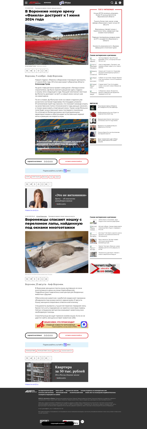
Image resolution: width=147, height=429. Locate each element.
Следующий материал (58, 423)
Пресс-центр (59, 390)
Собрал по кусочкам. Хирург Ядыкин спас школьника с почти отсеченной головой (110, 79)
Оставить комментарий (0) (73, 161)
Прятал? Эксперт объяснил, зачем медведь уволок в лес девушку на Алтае (109, 247)
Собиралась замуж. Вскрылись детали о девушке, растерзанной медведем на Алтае (108, 92)
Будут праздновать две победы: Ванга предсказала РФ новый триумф (108, 140)
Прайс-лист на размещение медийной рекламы (100, 392)
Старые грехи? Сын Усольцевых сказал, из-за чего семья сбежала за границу (109, 86)
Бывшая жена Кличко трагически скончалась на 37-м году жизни (108, 119)
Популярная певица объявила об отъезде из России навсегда (107, 106)
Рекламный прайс (61, 392)
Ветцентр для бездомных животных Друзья (38, 274)
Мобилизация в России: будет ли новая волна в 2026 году (108, 113)
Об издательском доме (45, 390)
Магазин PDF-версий (72, 390)
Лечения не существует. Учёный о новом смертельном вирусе (108, 253)
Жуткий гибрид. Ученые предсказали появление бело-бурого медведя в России (110, 228)
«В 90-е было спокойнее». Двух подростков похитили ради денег (109, 220)
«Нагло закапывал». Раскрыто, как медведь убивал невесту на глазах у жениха (109, 66)
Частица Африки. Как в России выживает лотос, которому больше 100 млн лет (109, 59)
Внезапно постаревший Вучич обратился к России (107, 126)
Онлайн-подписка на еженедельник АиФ (94, 390)
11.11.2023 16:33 (29, 8)
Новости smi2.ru (31, 210)
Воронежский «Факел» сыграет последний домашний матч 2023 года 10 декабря (60, 142)
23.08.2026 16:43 (30, 216)
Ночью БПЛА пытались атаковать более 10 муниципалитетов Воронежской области (106, 15)
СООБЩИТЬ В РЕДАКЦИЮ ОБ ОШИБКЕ (49, 394)
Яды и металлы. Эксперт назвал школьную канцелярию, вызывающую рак (108, 241)
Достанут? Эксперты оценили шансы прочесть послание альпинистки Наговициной (110, 234)
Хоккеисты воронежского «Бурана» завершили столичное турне (106, 47)
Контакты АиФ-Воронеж (46, 392)
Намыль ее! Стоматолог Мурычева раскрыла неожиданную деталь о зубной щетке (109, 72)
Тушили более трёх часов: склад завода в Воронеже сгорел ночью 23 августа (105, 23)
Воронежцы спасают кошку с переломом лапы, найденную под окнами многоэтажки (106, 31)
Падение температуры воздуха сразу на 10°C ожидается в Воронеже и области (106, 39)
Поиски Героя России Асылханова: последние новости (109, 133)
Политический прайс (76, 392)
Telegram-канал (41, 66)
